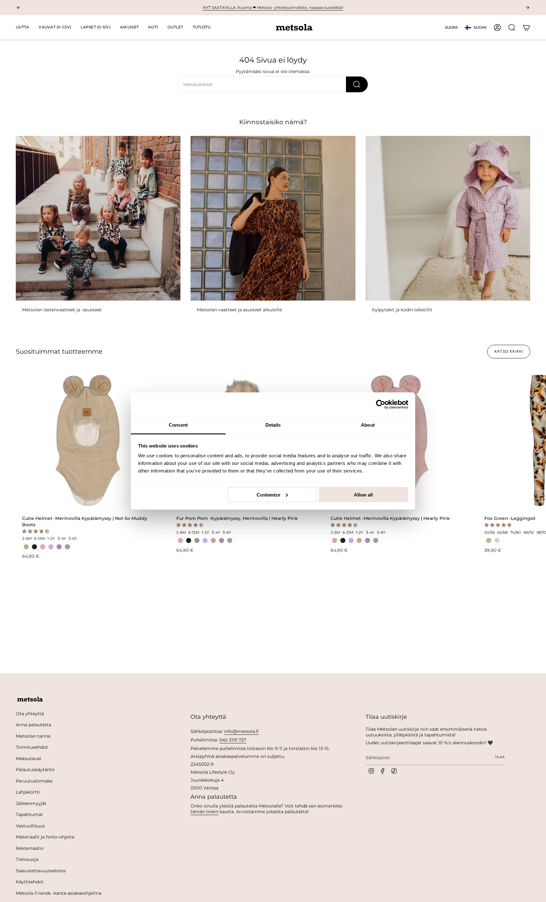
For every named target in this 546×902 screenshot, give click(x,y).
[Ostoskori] (526, 27)
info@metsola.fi (241, 731)
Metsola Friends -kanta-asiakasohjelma (58, 893)
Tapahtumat (29, 814)
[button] (55, 27)
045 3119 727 (232, 740)
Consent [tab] (178, 425)
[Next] (527, 7)
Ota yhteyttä (30, 713)
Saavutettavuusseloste (41, 871)
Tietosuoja (27, 859)
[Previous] (18, 7)
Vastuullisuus (30, 826)
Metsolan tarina (33, 736)
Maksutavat (28, 758)
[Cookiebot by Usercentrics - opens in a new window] (380, 404)
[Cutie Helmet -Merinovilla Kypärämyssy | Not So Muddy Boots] (88, 441)
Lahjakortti (28, 792)
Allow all (363, 494)
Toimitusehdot (32, 747)
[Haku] (357, 84)
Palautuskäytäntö (35, 769)
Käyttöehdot (30, 882)
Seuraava (536, 440)
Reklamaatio (30, 848)
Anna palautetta (33, 725)
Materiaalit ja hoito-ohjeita (45, 837)
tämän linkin (204, 811)
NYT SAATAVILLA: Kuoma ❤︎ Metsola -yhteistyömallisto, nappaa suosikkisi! (273, 7)
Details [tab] (273, 425)
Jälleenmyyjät (31, 803)
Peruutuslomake (34, 781)
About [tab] (368, 425)
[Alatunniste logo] (30, 699)
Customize (268, 494)
